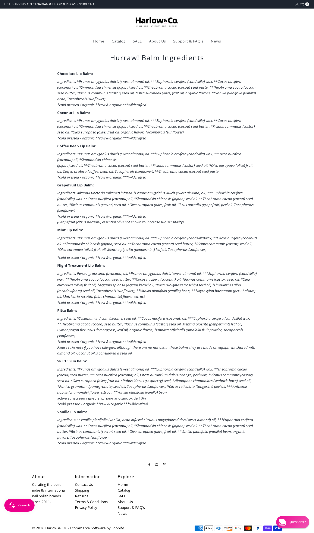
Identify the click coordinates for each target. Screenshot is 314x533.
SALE (137, 41)
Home (98, 41)
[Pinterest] (164, 464)
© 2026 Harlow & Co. (49, 528)
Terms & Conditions (91, 501)
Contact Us (84, 484)
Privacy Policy (86, 507)
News (216, 41)
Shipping (82, 490)
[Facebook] (149, 464)
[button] (292, 522)
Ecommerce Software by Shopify (97, 528)
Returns (81, 495)
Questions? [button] (297, 522)
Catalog (119, 41)
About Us (157, 41)
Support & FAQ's (188, 41)
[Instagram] (156, 464)
